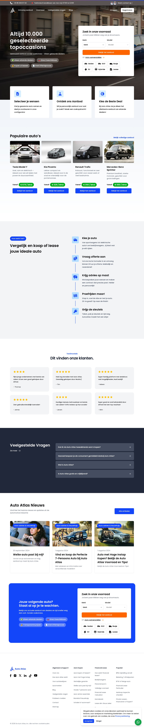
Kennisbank (99, 699)
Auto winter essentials (82, 694)
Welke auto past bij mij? (82, 686)
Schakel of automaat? (82, 702)
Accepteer (89, 721)
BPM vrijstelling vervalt (124, 673)
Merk (85, 40)
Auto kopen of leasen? (82, 673)
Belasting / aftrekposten (125, 677)
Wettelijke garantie (81, 681)
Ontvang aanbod (25, 10)
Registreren (127, 10)
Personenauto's (100, 684)
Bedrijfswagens (100, 680)
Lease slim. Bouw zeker (103, 703)
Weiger (99, 721)
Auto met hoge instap (82, 677)
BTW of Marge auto (123, 681)
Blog (71, 10)
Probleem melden (59, 698)
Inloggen (113, 10)
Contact (55, 702)
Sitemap (55, 707)
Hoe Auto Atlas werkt (60, 677)
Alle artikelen (124, 511)
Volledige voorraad (102, 688)
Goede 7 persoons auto (82, 690)
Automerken (57, 686)
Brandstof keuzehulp (81, 698)
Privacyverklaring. (122, 716)
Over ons (55, 673)
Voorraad (40, 10)
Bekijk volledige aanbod (124, 137)
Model (109, 40)
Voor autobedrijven (59, 681)
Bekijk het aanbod (106, 52)
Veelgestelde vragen (56, 10)
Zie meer (13, 450)
